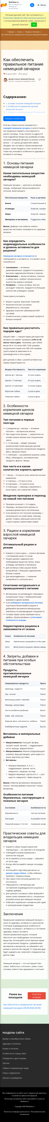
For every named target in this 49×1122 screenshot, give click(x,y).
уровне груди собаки (16, 873)
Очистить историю (36, 995)
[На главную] (3, 5)
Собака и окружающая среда (16, 1068)
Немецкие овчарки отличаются (18, 256)
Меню (43, 5)
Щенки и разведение (12, 1078)
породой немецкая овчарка (16, 128)
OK (34, 24)
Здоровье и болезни (12, 1043)
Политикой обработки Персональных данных (23, 18)
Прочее (6, 1063)
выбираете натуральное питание (27, 602)
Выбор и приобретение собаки (17, 1039)
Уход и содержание (11, 1073)
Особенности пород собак (14, 1053)
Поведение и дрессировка (14, 1058)
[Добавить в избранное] (39, 80)
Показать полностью (14, 118)
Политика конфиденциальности (16, 1112)
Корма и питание (10, 1048)
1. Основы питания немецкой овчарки (23, 103)
